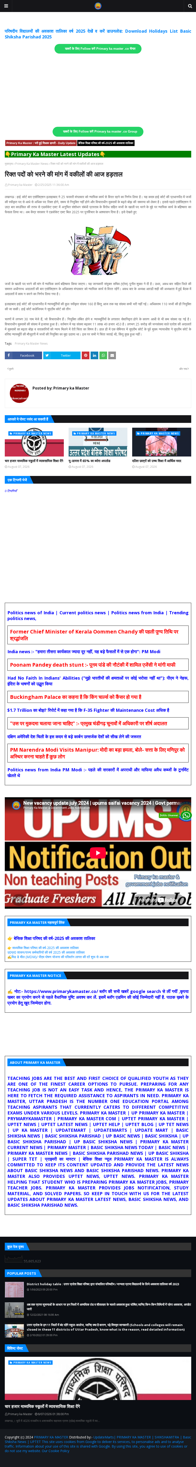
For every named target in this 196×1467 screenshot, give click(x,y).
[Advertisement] (98, 90)
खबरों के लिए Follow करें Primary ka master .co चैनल (100, 48)
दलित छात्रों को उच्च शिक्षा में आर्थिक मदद (156, 460)
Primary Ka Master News (31, 164)
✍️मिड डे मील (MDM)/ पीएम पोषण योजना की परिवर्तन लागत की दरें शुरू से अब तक (58, 957)
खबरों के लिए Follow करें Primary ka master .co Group (100, 131)
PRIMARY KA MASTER (51, 1437)
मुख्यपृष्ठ (9, 164)
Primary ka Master (20, 185)
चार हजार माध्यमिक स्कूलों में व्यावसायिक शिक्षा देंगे (34, 460)
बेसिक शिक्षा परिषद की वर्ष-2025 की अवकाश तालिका (105, 143)
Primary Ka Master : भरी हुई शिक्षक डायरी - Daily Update (41, 143)
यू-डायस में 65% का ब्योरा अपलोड (89, 460)
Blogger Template (61, 1460)
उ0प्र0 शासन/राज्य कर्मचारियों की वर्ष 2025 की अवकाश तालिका (46, 952)
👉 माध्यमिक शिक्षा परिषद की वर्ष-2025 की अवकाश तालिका (43, 947)
